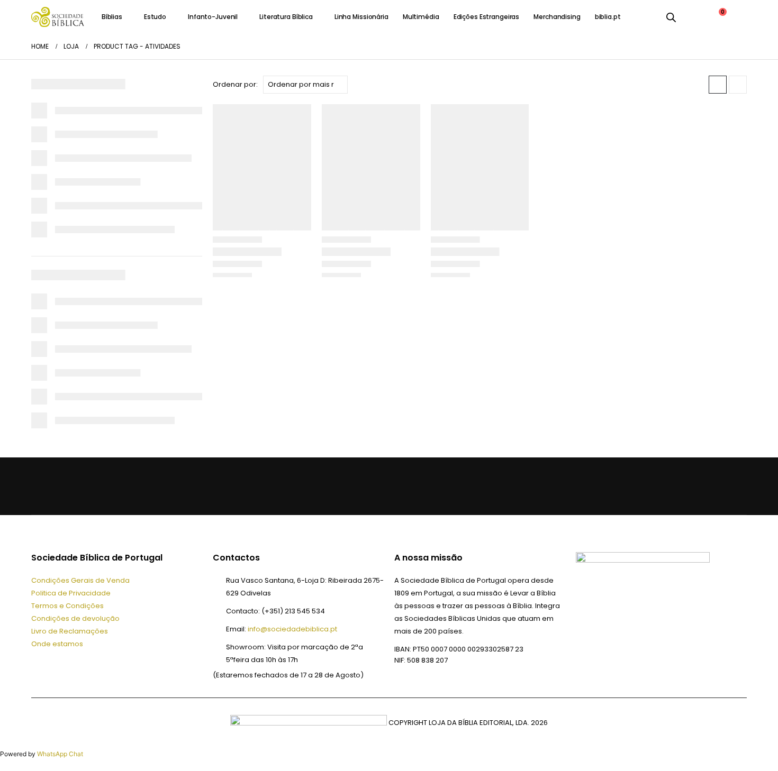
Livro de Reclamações (69, 631)
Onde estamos (57, 644)
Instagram (119, 486)
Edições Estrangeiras (487, 16)
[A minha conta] (692, 17)
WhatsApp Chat (60, 754)
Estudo (155, 16)
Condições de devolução (75, 618)
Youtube (93, 486)
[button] (718, 85)
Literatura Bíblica (286, 16)
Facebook (42, 486)
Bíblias (112, 16)
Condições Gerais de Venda (80, 580)
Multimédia (421, 16)
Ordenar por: (235, 84)
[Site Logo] (57, 16)
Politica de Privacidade (71, 593)
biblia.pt (608, 16)
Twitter (68, 486)
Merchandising (556, 16)
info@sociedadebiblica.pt (292, 629)
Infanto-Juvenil (213, 16)
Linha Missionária (361, 16)
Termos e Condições (67, 606)
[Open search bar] (671, 17)
